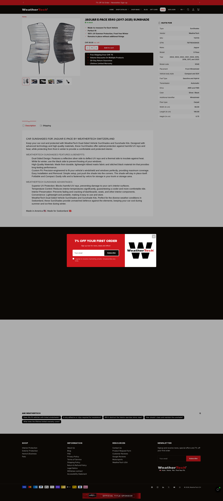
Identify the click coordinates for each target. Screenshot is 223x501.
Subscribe (111, 253)
